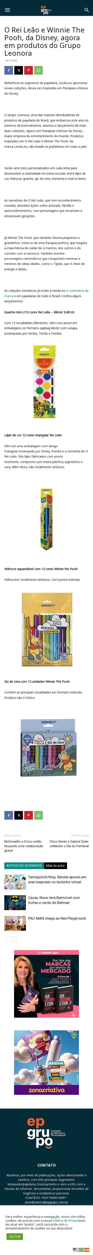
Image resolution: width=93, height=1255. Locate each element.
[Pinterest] (28, 70)
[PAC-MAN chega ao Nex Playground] (15, 923)
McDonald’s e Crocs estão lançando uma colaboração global (23, 846)
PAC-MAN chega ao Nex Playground (57, 918)
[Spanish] (87, 1249)
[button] (7, 10)
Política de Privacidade (69, 1220)
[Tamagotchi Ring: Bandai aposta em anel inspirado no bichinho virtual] (15, 882)
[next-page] (14, 939)
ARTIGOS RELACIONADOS (24, 865)
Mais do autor (55, 865)
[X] (18, 70)
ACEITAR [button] (14, 1236)
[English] (76, 1249)
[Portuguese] (81, 1249)
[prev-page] (7, 939)
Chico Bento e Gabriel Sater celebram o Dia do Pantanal (69, 844)
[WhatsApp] (38, 70)
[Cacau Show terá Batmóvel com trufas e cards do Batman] (15, 902)
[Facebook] (8, 70)
